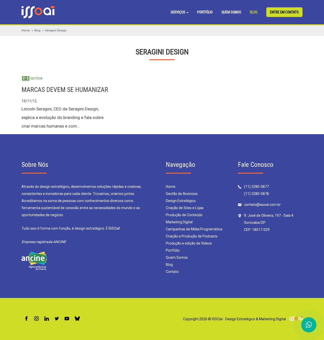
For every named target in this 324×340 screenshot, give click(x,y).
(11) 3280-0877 (256, 187)
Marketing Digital (179, 222)
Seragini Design (56, 30)
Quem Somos (231, 12)
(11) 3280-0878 (256, 194)
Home (26, 30)
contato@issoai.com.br (262, 205)
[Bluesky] (77, 319)
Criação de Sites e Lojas (185, 208)
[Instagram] (36, 319)
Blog (253, 12)
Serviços (178, 12)
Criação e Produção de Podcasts (191, 236)
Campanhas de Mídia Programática (194, 229)
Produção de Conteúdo (184, 215)
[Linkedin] (46, 319)
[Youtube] (67, 319)
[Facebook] (26, 319)
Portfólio (205, 12)
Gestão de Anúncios (182, 194)
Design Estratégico (181, 201)
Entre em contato (284, 12)
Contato (172, 272)
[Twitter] (56, 319)
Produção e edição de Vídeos (189, 243)
